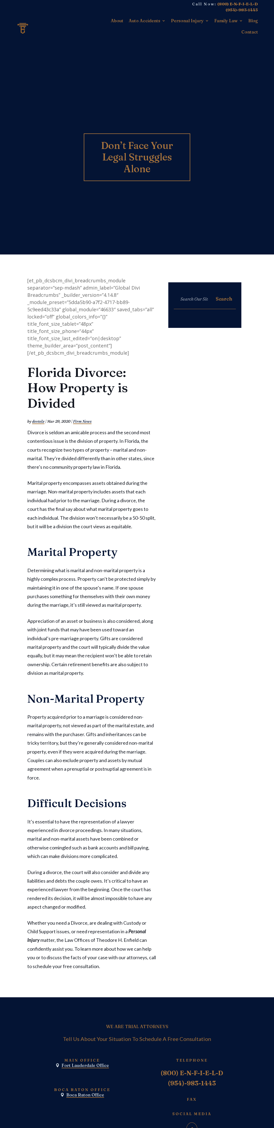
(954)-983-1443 (242, 10)
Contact (249, 32)
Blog (253, 20)
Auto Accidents (144, 20)
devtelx (38, 421)
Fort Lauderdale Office (85, 1065)
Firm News (82, 421)
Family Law (226, 20)
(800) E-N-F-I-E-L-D (237, 4)
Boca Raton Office (85, 1094)
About (117, 20)
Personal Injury (187, 20)
